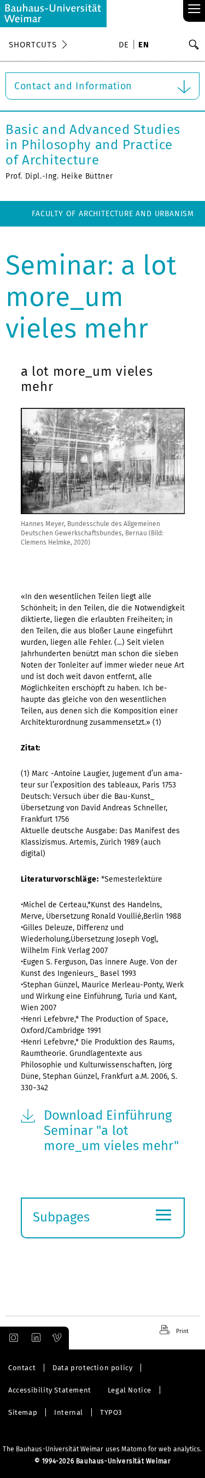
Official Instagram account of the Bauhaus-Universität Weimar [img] (11, 1338)
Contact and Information (73, 86)
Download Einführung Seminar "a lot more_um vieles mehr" (111, 1130)
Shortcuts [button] (33, 45)
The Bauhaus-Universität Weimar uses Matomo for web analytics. (102, 1449)
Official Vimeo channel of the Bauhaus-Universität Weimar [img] (57, 1338)
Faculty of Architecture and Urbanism (113, 213)
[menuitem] (126, 46)
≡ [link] (194, 9)
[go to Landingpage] (53, 13)
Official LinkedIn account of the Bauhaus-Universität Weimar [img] (34, 1338)
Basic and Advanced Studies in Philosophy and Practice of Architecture (92, 145)
